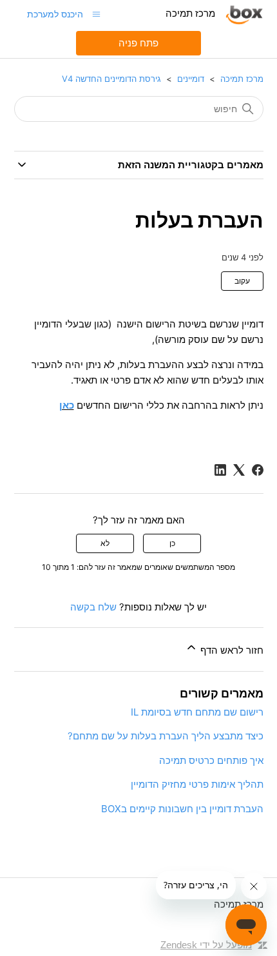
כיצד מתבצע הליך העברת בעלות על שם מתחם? (165, 736)
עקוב (242, 281)
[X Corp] (239, 470)
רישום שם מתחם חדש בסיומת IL (197, 712)
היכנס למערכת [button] (55, 13)
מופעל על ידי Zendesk (206, 944)
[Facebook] (257, 470)
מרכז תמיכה (241, 78)
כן (172, 543)
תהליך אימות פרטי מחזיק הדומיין (197, 784)
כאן (66, 405)
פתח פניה (138, 43)
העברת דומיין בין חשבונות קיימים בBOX (182, 809)
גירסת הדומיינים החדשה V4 (111, 78)
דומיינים (190, 78)
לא (105, 543)
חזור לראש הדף (230, 650)
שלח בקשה (93, 607)
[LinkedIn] (220, 470)
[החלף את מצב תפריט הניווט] (96, 13)
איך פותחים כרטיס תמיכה (211, 760)
